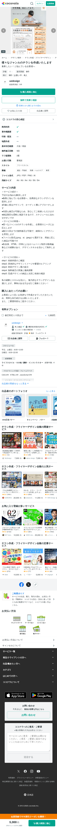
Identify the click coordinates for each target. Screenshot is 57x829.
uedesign (16, 322)
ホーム (4, 57)
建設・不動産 (22, 170)
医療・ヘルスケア (36, 170)
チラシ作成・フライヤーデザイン (38, 57)
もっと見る (50, 391)
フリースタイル (22, 165)
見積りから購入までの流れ (30, 105)
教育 (47, 170)
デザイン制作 (16, 57)
